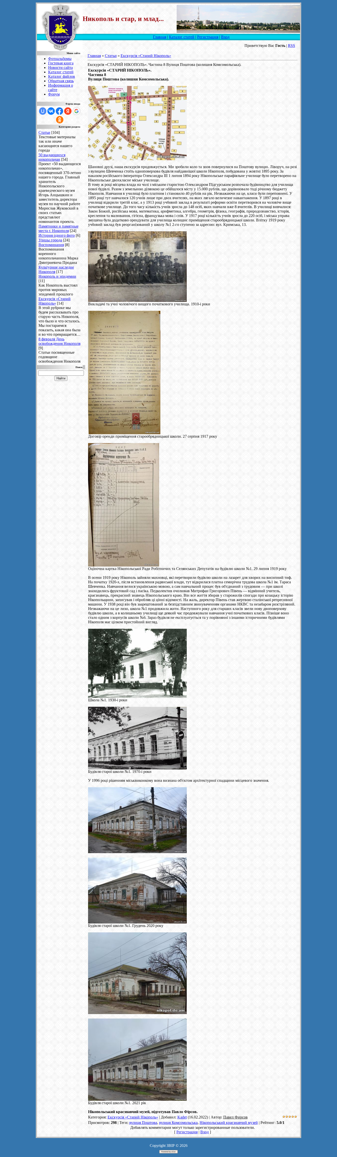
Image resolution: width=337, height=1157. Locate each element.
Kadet (182, 1117)
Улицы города (50, 240)
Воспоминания (51, 245)
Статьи (44, 132)
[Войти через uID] (42, 111)
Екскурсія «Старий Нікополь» (54, 301)
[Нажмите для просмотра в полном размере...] (137, 159)
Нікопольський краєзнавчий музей (229, 1122)
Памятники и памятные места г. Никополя (58, 228)
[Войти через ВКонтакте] (51, 111)
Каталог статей (181, 37)
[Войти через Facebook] (59, 111)
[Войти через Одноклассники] (59, 119)
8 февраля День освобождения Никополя (59, 341)
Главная (159, 37)
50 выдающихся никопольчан (51, 157)
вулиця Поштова (143, 1122)
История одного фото (56, 235)
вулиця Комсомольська (178, 1122)
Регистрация (207, 37)
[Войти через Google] (76, 111)
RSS (291, 45)
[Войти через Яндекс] (68, 111)
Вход (225, 37)
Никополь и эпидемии (57, 276)
